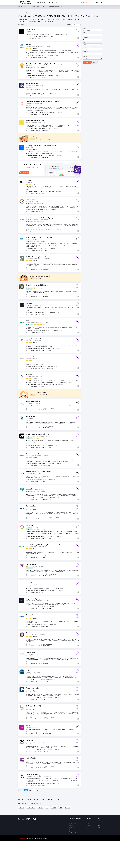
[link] (51, 2)
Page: (30, 790)
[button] (92, 2)
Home (19, 12)
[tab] (20, 799)
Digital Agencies (26, 12)
